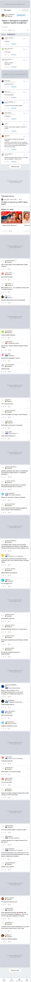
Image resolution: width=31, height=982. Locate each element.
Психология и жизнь (14, 688)
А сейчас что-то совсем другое (16, 556)
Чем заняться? (13, 433)
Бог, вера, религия (14, 838)
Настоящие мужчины (15, 495)
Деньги (10, 297)
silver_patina (6, 199)
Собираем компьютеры (15, 702)
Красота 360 (13, 199)
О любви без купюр (13, 343)
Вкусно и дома (12, 723)
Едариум (9, 16)
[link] (11, 222)
